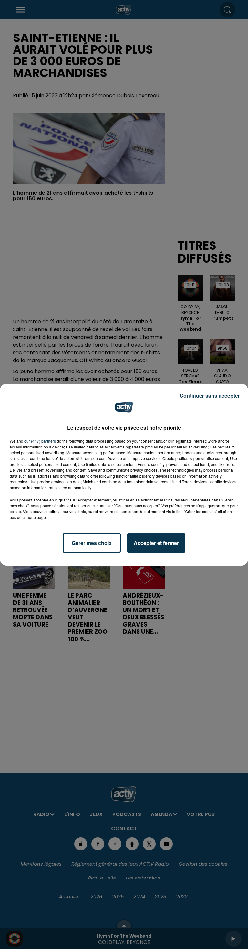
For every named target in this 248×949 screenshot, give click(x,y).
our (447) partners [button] (40, 441)
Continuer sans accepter (210, 395)
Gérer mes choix (92, 542)
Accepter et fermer (156, 542)
